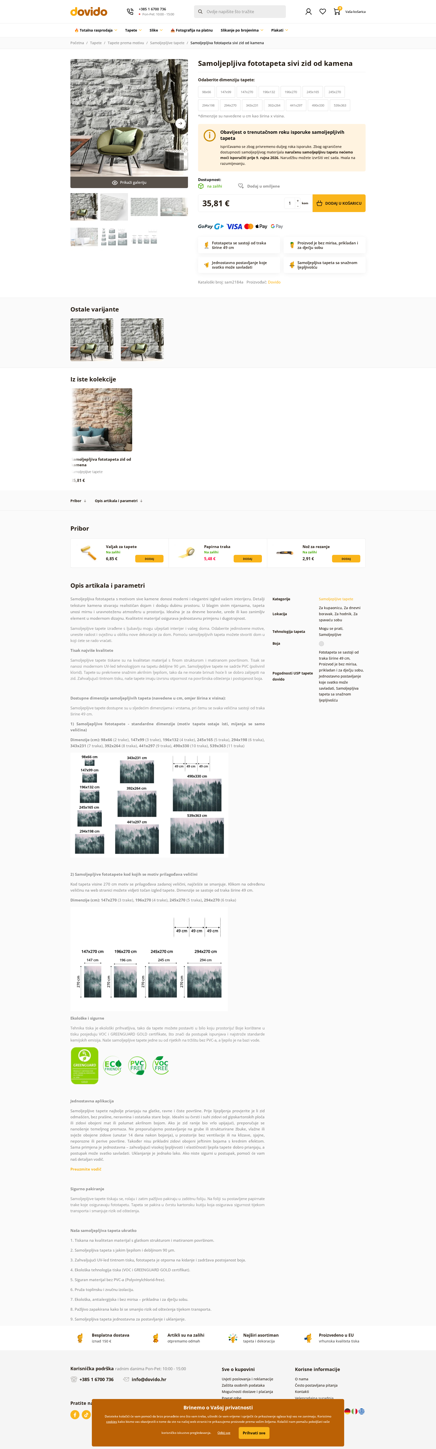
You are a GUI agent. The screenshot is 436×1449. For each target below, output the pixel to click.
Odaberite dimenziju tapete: (227, 80)
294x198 (208, 105)
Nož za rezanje (316, 546)
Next (180, 123)
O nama (301, 1379)
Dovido (274, 281)
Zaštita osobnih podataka (243, 1385)
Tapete (96, 42)
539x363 (340, 105)
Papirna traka (217, 546)
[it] (355, 1410)
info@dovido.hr (148, 1379)
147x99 (226, 92)
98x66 (206, 92)
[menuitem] (95, 30)
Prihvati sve (254, 1432)
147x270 (247, 92)
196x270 (291, 92)
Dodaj (149, 559)
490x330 (318, 105)
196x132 (269, 92)
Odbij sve (223, 1433)
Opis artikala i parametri (116, 500)
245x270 (335, 92)
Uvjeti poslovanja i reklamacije (247, 1379)
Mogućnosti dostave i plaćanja (247, 1391)
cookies (111, 1421)
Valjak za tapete (121, 546)
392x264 (274, 105)
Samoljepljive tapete (167, 42)
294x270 (230, 105)
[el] (362, 1410)
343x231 (252, 105)
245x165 (313, 92)
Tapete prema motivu (126, 42)
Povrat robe (231, 1398)
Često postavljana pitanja (316, 1385)
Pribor (75, 500)
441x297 (296, 105)
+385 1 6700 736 (96, 1379)
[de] (347, 1410)
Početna (77, 42)
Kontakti (302, 1391)
